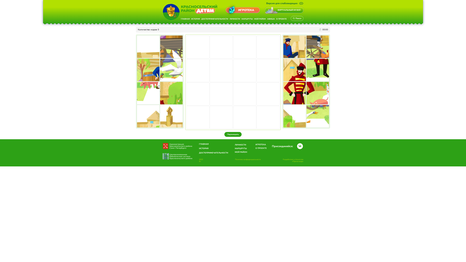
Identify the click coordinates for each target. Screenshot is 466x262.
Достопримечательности (214, 19)
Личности (235, 19)
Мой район (260, 19)
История (195, 19)
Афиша (271, 19)
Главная (185, 19)
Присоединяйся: (282, 146)
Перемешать (233, 134)
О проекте (281, 19)
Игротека (260, 144)
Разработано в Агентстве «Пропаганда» (293, 160)
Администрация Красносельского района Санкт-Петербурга (181, 146)
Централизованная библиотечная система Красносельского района (181, 156)
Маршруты (247, 19)
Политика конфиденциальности (248, 159)
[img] (271, 10)
